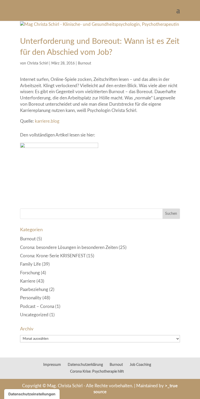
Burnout (84, 63)
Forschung (30, 273)
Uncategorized (34, 315)
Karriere (27, 281)
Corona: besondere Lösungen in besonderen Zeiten (69, 247)
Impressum (52, 365)
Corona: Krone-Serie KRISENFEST (52, 256)
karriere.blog (47, 121)
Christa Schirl (37, 63)
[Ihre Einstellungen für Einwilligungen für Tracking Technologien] (32, 394)
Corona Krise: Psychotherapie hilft (97, 371)
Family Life (30, 264)
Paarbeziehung (34, 289)
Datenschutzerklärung (85, 365)
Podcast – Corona (37, 306)
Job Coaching (140, 365)
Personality (30, 298)
